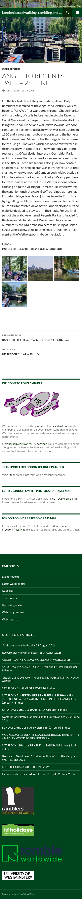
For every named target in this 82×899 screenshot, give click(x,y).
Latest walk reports (13, 583)
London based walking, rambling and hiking (32, 12)
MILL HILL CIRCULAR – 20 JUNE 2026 (25, 766)
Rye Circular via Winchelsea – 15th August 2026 (32, 652)
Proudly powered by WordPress (18, 894)
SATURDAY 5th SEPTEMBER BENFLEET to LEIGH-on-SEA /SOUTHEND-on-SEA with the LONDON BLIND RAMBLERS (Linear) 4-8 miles (39, 699)
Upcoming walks (12, 605)
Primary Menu (77, 12)
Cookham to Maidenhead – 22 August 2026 (28, 645)
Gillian (29, 90)
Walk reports (11, 68)
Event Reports (10, 576)
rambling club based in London (53, 426)
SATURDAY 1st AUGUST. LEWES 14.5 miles (28, 688)
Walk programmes (13, 612)
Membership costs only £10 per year (24, 443)
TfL (10, 474)
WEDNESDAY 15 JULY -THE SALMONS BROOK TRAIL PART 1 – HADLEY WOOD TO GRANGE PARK (40, 736)
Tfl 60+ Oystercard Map (63, 498)
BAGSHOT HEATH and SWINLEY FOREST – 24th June (35, 338)
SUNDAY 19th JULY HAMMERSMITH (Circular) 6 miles (36, 727)
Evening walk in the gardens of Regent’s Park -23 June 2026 (38, 774)
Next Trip (8, 590)
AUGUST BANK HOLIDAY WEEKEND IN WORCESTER (36, 659)
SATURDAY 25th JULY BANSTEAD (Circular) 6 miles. (34, 709)
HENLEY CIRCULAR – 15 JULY (20, 352)
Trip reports (9, 598)
